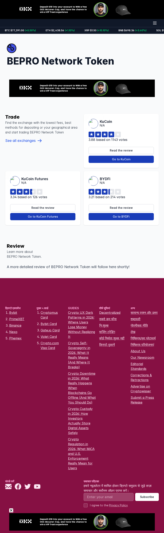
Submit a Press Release (142, 400)
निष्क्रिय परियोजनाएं (142, 345)
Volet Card (49, 337)
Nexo (13, 332)
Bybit (13, 313)
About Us (138, 351)
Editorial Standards (138, 366)
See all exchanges (20, 140)
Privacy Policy (118, 505)
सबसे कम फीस (108, 319)
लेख (133, 332)
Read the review (121, 150)
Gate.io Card (50, 330)
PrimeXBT (16, 319)
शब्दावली (135, 319)
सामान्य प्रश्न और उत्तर (144, 313)
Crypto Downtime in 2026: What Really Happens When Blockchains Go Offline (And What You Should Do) (82, 387)
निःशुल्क (104, 325)
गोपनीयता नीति (139, 325)
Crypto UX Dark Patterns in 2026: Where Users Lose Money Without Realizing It (81, 325)
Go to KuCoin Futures (43, 216)
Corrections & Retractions (141, 377)
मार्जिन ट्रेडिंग (107, 332)
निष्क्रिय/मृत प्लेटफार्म (143, 338)
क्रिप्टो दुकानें (107, 345)
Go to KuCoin (121, 159)
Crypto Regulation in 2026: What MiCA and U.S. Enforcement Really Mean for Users (81, 453)
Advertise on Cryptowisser (141, 388)
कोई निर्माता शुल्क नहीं (111, 338)
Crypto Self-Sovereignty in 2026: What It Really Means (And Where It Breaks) (79, 355)
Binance (15, 325)
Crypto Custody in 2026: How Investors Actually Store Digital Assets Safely (80, 421)
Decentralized (109, 313)
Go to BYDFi (121, 216)
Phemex (15, 338)
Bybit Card (49, 324)
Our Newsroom (142, 357)
